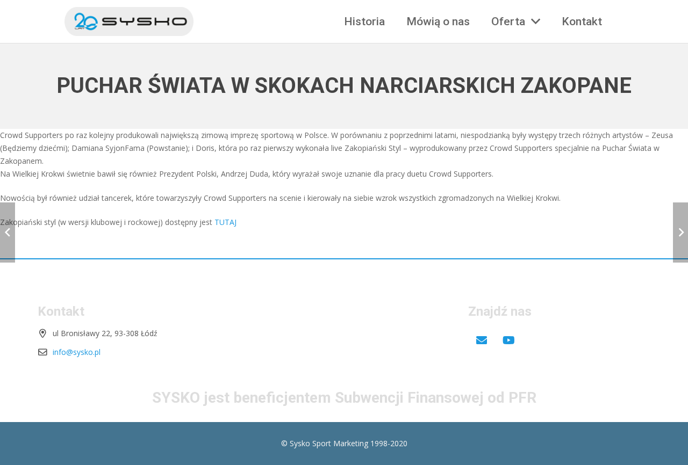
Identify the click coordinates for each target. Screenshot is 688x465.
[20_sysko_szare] (129, 21)
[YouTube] (508, 340)
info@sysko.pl (77, 352)
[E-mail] (481, 340)
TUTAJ (225, 222)
